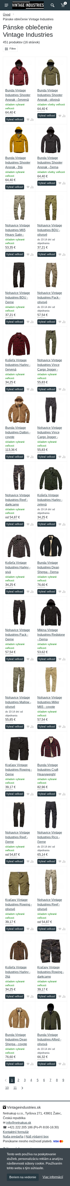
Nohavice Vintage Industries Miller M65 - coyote (49, 702)
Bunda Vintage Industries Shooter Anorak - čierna (49, 162)
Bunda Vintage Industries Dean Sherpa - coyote (16, 1039)
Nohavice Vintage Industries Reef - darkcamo (17, 500)
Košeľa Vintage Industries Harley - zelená (49, 500)
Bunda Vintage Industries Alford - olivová (49, 1039)
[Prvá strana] (5, 1080)
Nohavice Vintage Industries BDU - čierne (17, 297)
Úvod (6, 14)
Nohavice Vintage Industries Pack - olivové (49, 297)
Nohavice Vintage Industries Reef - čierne (17, 837)
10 (7, 1087)
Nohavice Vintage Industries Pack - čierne (17, 634)
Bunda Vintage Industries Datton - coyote (17, 432)
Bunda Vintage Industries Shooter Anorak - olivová (49, 95)
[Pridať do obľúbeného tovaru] (28, 119)
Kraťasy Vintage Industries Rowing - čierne (18, 769)
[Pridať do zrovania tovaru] (32, 119)
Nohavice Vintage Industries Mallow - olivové (18, 702)
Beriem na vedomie (22, 1177)
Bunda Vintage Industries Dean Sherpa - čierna (48, 567)
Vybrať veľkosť (14, 119)
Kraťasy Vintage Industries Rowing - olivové (18, 904)
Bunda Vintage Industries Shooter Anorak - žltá (17, 162)
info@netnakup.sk (18, 1122)
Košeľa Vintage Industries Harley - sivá (17, 567)
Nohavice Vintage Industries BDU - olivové (49, 230)
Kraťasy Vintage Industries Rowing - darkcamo (50, 972)
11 (15, 1087)
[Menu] (6, 5)
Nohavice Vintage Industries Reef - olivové (49, 904)
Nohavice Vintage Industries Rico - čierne (49, 837)
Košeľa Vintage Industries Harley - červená (17, 365)
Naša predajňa (13, 1136)
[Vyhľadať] (52, 5)
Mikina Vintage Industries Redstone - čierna (51, 634)
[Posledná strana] (21, 1087)
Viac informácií (53, 1177)
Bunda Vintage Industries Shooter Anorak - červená (17, 95)
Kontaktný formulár (16, 1132)
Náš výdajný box (37, 1136)
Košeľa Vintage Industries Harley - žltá (17, 972)
